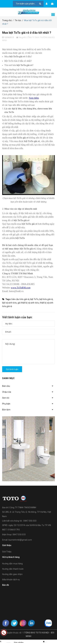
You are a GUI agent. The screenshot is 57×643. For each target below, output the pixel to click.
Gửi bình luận (12, 369)
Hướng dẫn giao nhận (12, 574)
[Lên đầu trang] (51, 634)
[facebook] (6, 623)
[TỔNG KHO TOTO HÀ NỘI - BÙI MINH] (28, 12)
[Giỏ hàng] (52, 4)
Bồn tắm (6, 409)
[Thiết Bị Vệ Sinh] (28, 448)
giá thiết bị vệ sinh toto (28, 303)
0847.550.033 (19, 534)
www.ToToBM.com (20, 287)
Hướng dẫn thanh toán (13, 569)
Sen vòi (5, 398)
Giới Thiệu (7, 551)
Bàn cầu (6, 386)
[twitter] (14, 623)
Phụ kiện (6, 404)
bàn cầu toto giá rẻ (20, 299)
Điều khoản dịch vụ (11, 579)
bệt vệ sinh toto (9, 303)
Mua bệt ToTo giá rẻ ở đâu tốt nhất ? (26, 32)
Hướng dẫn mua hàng (12, 563)
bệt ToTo (34, 299)
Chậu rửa (6, 392)
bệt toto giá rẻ (46, 299)
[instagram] (23, 623)
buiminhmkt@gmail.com (20, 540)
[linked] (31, 623)
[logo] (14, 498)
